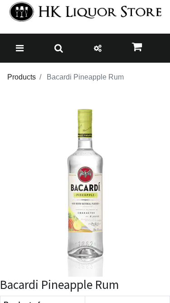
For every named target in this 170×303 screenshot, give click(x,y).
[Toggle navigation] (20, 48)
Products (21, 77)
